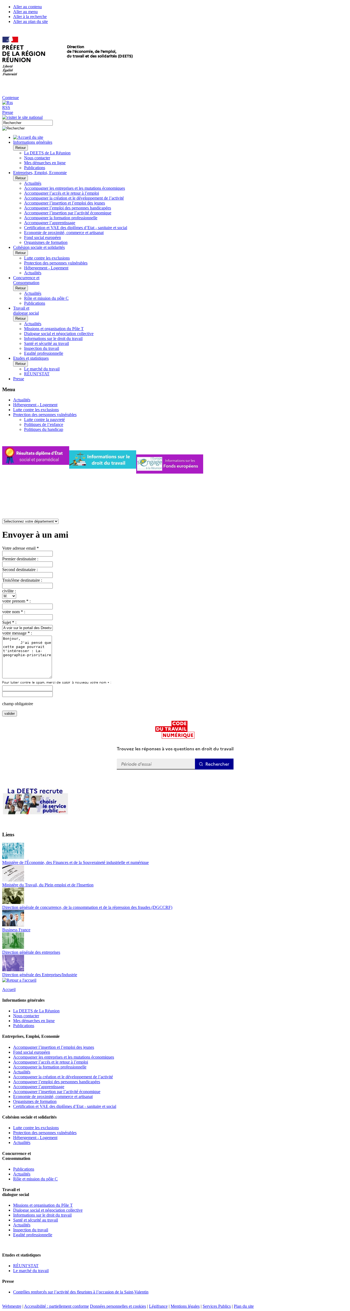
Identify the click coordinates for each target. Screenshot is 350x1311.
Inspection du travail (41, 348)
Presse (7, 112)
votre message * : (17, 633)
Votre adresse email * (20, 548)
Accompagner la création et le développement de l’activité (74, 198)
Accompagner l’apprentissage (49, 222)
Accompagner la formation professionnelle (60, 217)
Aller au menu (25, 11)
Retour (20, 148)
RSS (6, 107)
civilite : (9, 591)
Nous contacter (37, 157)
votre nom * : (13, 611)
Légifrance (158, 1306)
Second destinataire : (20, 569)
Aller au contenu (27, 6)
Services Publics (217, 1306)
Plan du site (244, 1306)
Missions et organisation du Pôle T (54, 328)
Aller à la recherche (30, 16)
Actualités (32, 183)
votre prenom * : (16, 601)
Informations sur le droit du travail (53, 338)
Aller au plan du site (30, 21)
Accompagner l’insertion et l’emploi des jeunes (64, 203)
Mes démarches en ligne (45, 162)
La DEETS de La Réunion (47, 153)
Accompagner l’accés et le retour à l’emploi (61, 193)
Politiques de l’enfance (43, 424)
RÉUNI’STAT (36, 373)
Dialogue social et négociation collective (59, 333)
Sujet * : (9, 622)
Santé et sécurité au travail (46, 343)
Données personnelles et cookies (118, 1306)
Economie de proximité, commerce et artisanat (64, 232)
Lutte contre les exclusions (47, 258)
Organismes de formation (46, 242)
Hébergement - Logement (46, 268)
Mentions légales (185, 1306)
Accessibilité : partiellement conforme (56, 1306)
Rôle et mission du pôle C (46, 298)
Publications (34, 167)
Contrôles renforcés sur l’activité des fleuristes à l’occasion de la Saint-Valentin (80, 1292)
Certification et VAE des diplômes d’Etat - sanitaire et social (75, 227)
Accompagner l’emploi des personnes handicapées (67, 208)
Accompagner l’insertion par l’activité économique (67, 213)
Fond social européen (42, 237)
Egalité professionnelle (43, 353)
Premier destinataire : (20, 559)
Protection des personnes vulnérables (56, 263)
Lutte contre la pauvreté (44, 419)
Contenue (10, 97)
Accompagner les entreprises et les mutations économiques (74, 188)
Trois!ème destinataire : (22, 580)
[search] (27, 123)
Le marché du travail (42, 369)
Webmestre (11, 1306)
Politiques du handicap (43, 429)
